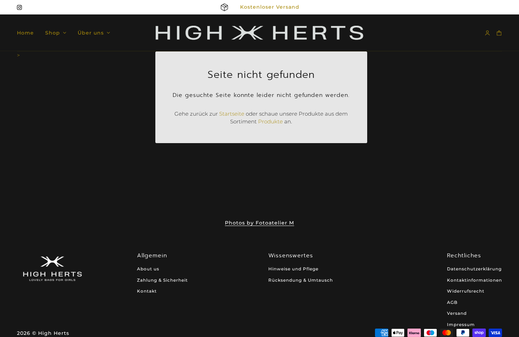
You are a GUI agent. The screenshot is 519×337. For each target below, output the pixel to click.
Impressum (461, 324)
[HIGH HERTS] (259, 33)
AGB (452, 302)
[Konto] (487, 33)
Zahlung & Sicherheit (162, 280)
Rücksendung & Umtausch (300, 280)
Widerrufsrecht (465, 291)
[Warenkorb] (499, 33)
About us (148, 268)
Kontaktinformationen (474, 280)
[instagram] (19, 7)
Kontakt (147, 291)
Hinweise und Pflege (293, 268)
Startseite (231, 113)
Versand (457, 313)
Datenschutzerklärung (474, 268)
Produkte (270, 121)
